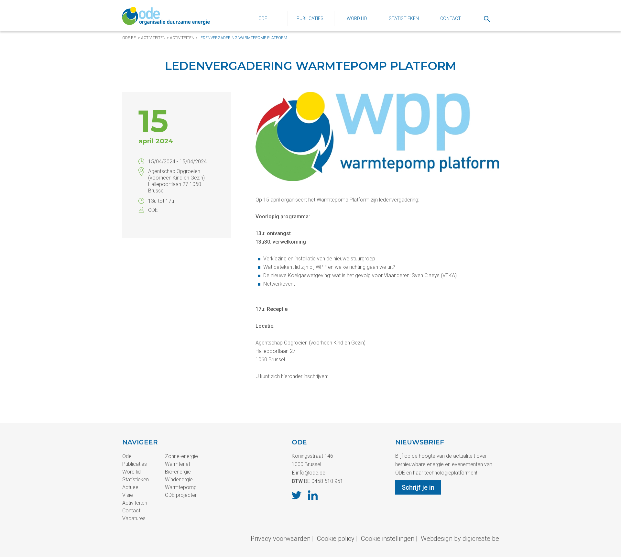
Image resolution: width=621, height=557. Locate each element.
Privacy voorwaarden (280, 538)
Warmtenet (177, 464)
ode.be (129, 38)
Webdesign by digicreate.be (460, 538)
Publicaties (310, 18)
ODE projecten (181, 495)
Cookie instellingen (387, 538)
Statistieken (404, 18)
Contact (450, 18)
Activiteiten (153, 38)
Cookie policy (335, 538)
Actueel (130, 487)
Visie (127, 495)
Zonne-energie (181, 456)
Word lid (357, 18)
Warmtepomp (181, 487)
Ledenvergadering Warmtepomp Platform (243, 38)
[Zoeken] (487, 18)
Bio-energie (178, 472)
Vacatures (134, 518)
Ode (262, 18)
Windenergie (179, 479)
